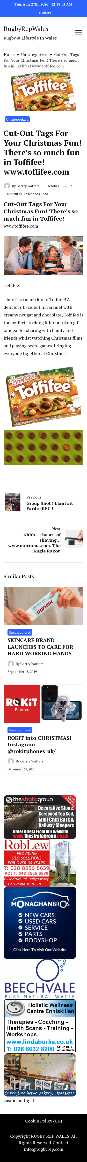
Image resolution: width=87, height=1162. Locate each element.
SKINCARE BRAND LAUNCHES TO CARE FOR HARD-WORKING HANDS (40, 647)
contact (45, 12)
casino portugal (19, 1100)
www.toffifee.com (21, 226)
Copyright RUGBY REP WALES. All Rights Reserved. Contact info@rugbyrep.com (43, 1142)
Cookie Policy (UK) (43, 1121)
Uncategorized (17, 119)
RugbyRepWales (26, 28)
